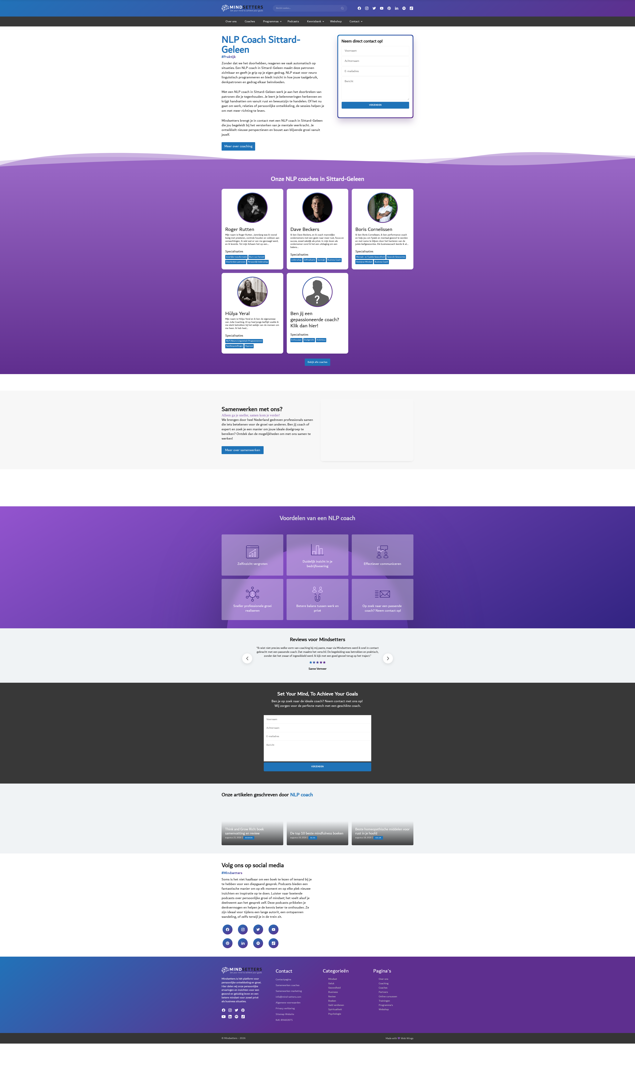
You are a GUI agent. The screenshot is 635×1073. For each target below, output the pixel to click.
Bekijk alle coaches (317, 362)
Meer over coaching (238, 146)
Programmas (271, 21)
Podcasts (293, 21)
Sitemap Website (285, 1014)
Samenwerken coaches (287, 985)
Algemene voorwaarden (288, 1002)
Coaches (250, 21)
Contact (355, 21)
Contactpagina (283, 979)
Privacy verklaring (285, 1008)
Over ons (231, 21)
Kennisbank (314, 21)
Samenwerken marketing (289, 991)
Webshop (336, 21)
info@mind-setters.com (288, 997)
